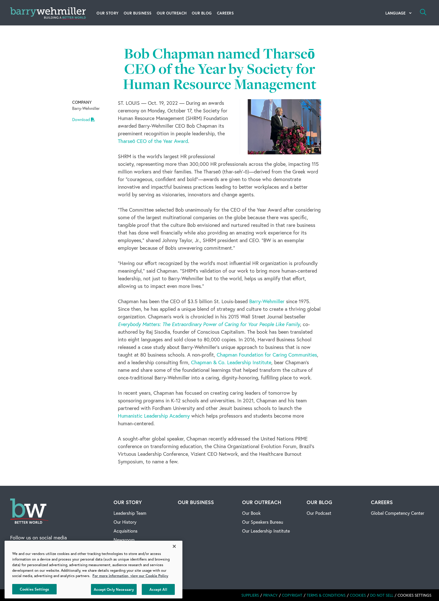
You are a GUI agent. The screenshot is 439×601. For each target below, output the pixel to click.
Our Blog (202, 13)
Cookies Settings (34, 589)
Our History (125, 522)
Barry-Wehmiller (267, 301)
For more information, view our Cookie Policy (130, 575)
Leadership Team (130, 513)
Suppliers (250, 595)
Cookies (358, 595)
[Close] (174, 546)
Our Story (108, 13)
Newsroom (124, 540)
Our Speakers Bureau (262, 522)
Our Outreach (172, 13)
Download (81, 119)
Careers (225, 13)
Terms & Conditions (326, 595)
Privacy (270, 595)
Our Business (138, 13)
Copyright (292, 595)
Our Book (251, 513)
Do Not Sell (381, 595)
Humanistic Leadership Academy (154, 415)
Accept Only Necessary (114, 589)
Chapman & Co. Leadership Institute (231, 362)
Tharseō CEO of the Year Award (153, 141)
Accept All (158, 589)
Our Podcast (319, 513)
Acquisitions (125, 531)
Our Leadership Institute (266, 531)
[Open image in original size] (29, 510)
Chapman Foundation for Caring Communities (267, 354)
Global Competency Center (397, 513)
